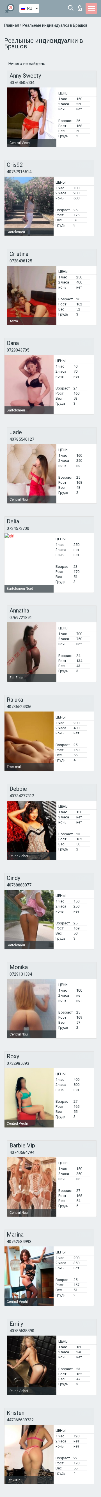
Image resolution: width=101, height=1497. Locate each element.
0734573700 (18, 528)
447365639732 (20, 1419)
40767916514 (19, 171)
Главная (12, 25)
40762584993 (19, 1241)
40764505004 (22, 82)
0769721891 (21, 617)
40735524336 (19, 706)
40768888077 (19, 885)
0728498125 (21, 261)
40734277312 (22, 795)
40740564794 (22, 1152)
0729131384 (21, 974)
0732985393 (18, 1063)
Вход (81, 6)
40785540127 (22, 439)
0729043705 (18, 350)
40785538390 (22, 1330)
